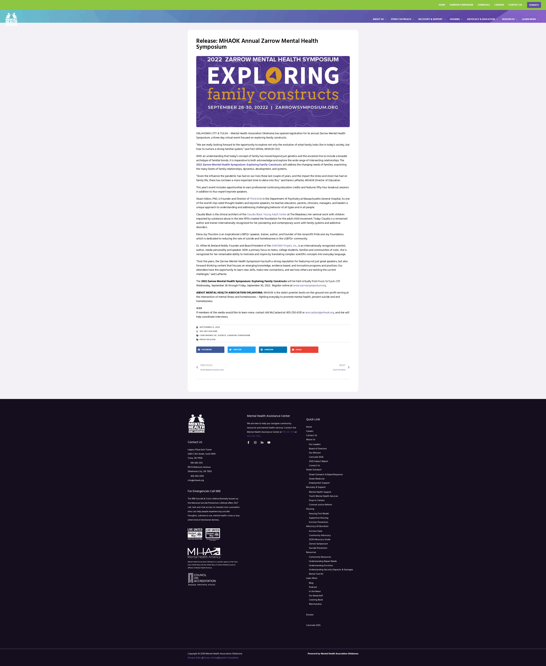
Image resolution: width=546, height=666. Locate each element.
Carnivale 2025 (313, 625)
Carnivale (484, 5)
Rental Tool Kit (316, 574)
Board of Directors (318, 449)
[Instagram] (255, 442)
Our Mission (315, 453)
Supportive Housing (318, 518)
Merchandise (315, 604)
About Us (378, 19)
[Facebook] (248, 442)
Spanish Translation (228, 658)
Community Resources (320, 557)
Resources (508, 19)
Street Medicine (316, 479)
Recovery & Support (430, 19)
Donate (309, 615)
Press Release (208, 339)
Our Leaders (315, 444)
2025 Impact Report (318, 461)
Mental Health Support (320, 492)
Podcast (313, 587)
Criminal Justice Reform (320, 505)
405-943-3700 (197, 476)
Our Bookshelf (316, 596)
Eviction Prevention (318, 522)
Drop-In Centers (317, 500)
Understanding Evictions (321, 565)
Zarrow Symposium (461, 5)
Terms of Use (210, 658)
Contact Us (515, 5)
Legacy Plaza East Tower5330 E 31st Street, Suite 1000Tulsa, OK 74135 (202, 454)
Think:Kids (255, 199)
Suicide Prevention (318, 548)
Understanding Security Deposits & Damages (331, 570)
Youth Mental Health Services (323, 496)
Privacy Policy (195, 658)
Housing (455, 19)
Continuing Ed (208, 335)
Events (222, 335)
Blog (311, 583)
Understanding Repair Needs (323, 561)
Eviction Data (315, 531)
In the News (315, 591)
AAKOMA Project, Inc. (284, 246)
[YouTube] (268, 442)
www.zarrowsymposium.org (309, 285)
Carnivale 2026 (316, 457)
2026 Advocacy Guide (319, 539)
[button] (534, 5)
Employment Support (319, 483)
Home (442, 5)
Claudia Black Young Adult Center (266, 214)
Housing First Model (319, 514)
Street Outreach (401, 19)
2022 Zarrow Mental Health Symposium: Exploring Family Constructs (239, 165)
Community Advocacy (320, 535)
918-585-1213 (196, 463)
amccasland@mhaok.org (319, 312)
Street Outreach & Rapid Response (326, 474)
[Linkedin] (262, 442)
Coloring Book (316, 600)
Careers (499, 5)
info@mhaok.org (196, 480)
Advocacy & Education (481, 19)
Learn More (529, 19)
